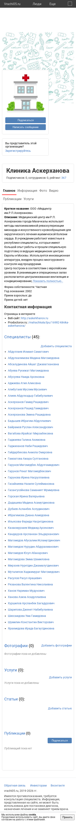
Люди (37, 4)
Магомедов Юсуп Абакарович (28, 553)
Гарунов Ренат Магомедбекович (29, 471)
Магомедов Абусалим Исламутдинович (34, 540)
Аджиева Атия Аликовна (24, 383)
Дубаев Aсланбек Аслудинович (28, 509)
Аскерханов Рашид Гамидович (28, 408)
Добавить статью (60, 708)
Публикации (14, 733)
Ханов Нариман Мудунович (26, 590)
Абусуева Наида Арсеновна (26, 376)
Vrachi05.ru (12, 4)
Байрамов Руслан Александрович (30, 427)
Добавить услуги (60, 677)
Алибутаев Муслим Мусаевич (27, 389)
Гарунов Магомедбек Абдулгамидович (33, 464)
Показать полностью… (48, 281)
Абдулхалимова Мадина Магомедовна (33, 358)
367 (63, 177)
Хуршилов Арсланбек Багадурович (31, 603)
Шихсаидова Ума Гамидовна (27, 615)
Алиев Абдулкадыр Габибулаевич (30, 395)
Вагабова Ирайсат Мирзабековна (30, 433)
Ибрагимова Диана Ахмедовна (28, 515)
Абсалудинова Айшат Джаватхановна (33, 364)
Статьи (11, 699)
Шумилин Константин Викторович (31, 622)
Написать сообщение (26, 127)
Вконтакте (58, 785)
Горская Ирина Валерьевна (26, 496)
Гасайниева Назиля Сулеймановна (31, 483)
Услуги (10, 670)
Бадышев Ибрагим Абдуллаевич (29, 420)
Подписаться (26, 120)
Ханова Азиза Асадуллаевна (27, 597)
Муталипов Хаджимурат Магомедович (34, 571)
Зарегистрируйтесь (18, 150)
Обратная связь (15, 785)
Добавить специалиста (56, 346)
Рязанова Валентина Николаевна (30, 584)
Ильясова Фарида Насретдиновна (30, 521)
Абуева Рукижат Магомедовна (28, 370)
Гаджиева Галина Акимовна (26, 439)
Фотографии (16, 645)
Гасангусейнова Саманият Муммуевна (33, 490)
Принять (67, 817)
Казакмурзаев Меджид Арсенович (31, 527)
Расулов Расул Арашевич (25, 578)
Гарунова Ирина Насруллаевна (28, 477)
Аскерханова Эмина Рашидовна (29, 414)
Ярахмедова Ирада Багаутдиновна (31, 628)
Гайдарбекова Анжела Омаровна (30, 452)
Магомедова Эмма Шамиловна (28, 559)
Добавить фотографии (56, 645)
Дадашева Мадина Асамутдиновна (31, 502)
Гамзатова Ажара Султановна (28, 458)
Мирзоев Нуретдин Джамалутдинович (33, 565)
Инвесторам (38, 785)
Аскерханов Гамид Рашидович (28, 402)
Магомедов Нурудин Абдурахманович (33, 546)
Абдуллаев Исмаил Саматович (28, 351)
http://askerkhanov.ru (34, 318)
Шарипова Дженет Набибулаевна (30, 609)
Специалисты (17, 336)
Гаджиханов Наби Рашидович (28, 446)
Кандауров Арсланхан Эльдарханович (33, 534)
